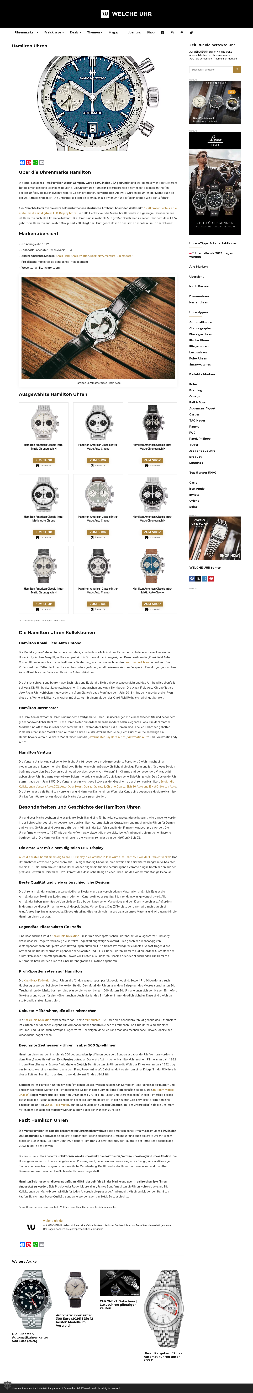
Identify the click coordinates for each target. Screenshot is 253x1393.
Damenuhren (199, 296)
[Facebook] (192, 579)
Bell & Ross (197, 402)
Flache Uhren (199, 340)
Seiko (193, 506)
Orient (194, 500)
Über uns (134, 32)
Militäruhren (92, 1020)
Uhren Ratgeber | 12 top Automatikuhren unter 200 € (163, 1356)
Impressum (55, 1388)
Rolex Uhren (198, 358)
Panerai (194, 426)
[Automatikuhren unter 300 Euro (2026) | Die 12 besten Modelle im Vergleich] (76, 1272)
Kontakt (43, 1388)
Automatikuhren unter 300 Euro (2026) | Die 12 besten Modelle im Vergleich (74, 1320)
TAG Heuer (197, 420)
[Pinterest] (211, 579)
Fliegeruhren (199, 346)
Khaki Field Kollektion (65, 936)
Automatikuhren (201, 322)
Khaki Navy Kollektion (37, 980)
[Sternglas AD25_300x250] (215, 82)
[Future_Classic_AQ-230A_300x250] (215, 518)
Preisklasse (52, 32)
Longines (196, 462)
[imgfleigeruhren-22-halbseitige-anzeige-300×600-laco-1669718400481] (215, 133)
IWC (192, 432)
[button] (7, 1385)
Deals (74, 32)
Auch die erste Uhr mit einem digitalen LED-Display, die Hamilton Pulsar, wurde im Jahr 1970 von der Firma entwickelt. (95, 857)
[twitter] (198, 579)
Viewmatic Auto (137, 737)
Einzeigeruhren (200, 334)
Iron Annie (197, 488)
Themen (93, 32)
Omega (194, 396)
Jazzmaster (125, 256)
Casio (193, 482)
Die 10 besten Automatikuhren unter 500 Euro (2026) (30, 1337)
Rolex (193, 384)
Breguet (195, 456)
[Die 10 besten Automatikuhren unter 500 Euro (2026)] (32, 1272)
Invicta (194, 494)
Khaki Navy (97, 256)
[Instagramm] (204, 579)
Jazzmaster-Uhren (136, 662)
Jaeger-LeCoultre (202, 450)
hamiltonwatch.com (47, 267)
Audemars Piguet (202, 408)
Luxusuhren (198, 352)
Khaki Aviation (80, 256)
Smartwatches (200, 364)
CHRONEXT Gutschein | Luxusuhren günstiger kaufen (118, 1304)
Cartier (194, 414)
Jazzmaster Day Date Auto (106, 737)
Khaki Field (63, 256)
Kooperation (30, 1388)
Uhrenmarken (25, 32)
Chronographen (201, 328)
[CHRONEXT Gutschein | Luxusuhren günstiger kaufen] (120, 1272)
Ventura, (110, 256)
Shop (151, 32)
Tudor (193, 444)
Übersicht (196, 276)
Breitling (195, 390)
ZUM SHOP (43, 460)
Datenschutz (70, 1388)
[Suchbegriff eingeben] (237, 69)
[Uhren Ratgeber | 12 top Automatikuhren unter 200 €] (164, 1272)
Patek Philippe (200, 438)
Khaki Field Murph (57, 1104)
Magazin (115, 32)
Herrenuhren (198, 302)
